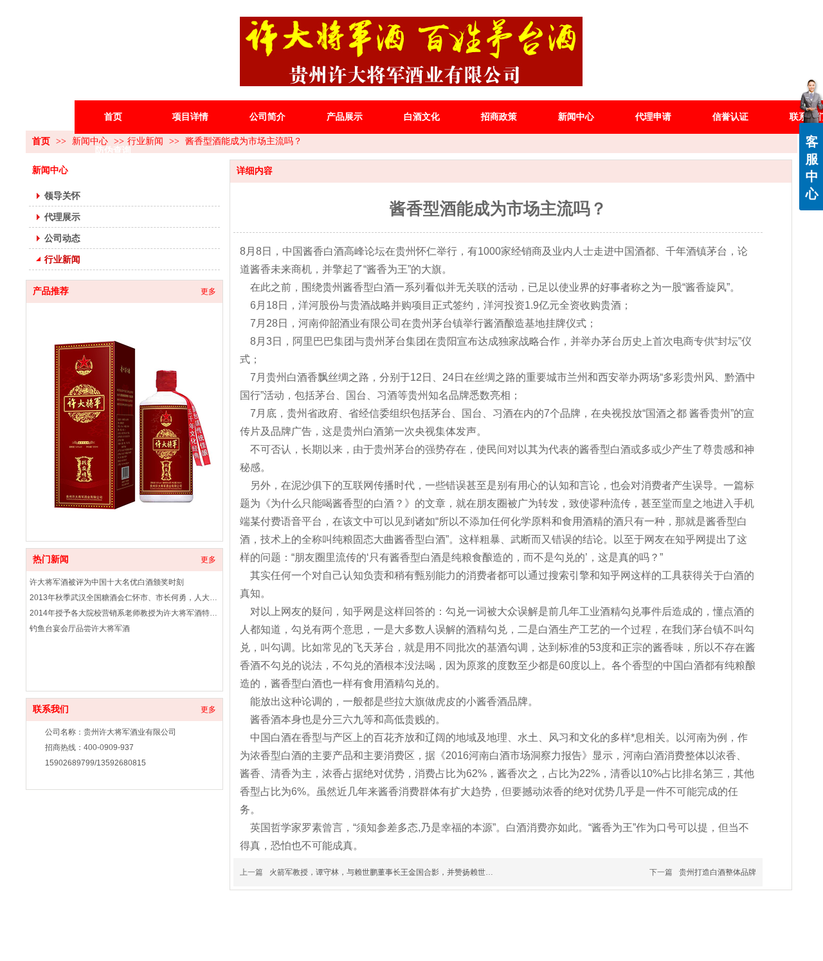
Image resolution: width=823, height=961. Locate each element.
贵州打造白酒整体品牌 (717, 872)
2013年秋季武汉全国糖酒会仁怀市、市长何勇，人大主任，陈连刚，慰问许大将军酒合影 (124, 597)
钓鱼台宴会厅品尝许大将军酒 (80, 628)
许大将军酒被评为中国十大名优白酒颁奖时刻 (107, 582)
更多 (208, 559)
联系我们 (51, 709)
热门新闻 (51, 559)
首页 (41, 141)
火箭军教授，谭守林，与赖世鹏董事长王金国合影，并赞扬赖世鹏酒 (385, 872)
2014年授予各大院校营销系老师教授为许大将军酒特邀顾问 (124, 613)
